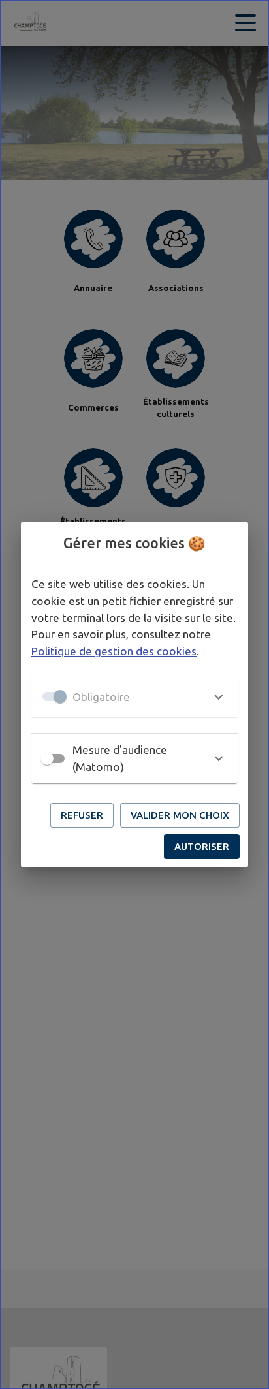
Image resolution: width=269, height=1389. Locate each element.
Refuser (82, 814)
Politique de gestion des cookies (114, 651)
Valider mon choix (180, 814)
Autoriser (201, 846)
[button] (134, 696)
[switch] (47, 758)
